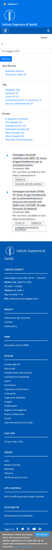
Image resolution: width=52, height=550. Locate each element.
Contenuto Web (15, 74)
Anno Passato (14, 136)
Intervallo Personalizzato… (19, 139)
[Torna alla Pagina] (2, 43)
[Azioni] (5, 4)
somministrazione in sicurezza (23, 100)
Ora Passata (13, 122)
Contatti (8, 322)
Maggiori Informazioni (23, 546)
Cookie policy (10, 326)
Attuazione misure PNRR (16, 345)
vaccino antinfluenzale (19, 103)
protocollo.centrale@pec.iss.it (23, 298)
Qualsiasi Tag (12, 89)
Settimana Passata (17, 129)
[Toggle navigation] (5, 31)
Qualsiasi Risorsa (14, 71)
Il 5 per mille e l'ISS (13, 441)
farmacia (12, 93)
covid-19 (11, 96)
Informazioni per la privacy (17, 317)
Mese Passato (14, 132)
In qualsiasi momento (16, 118)
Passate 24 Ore (15, 125)
